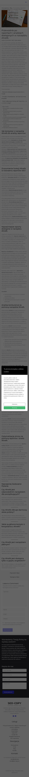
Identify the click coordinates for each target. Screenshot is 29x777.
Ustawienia (14, 404)
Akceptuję (14, 407)
